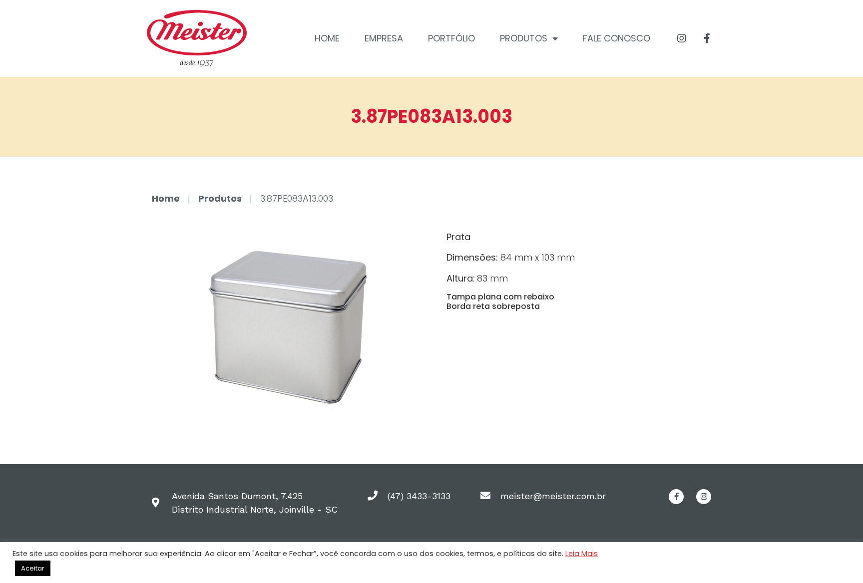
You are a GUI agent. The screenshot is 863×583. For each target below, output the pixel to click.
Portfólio (451, 38)
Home (327, 38)
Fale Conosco (616, 38)
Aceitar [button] (32, 568)
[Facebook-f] (707, 38)
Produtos (523, 38)
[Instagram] (682, 38)
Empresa (384, 38)
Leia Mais (581, 554)
